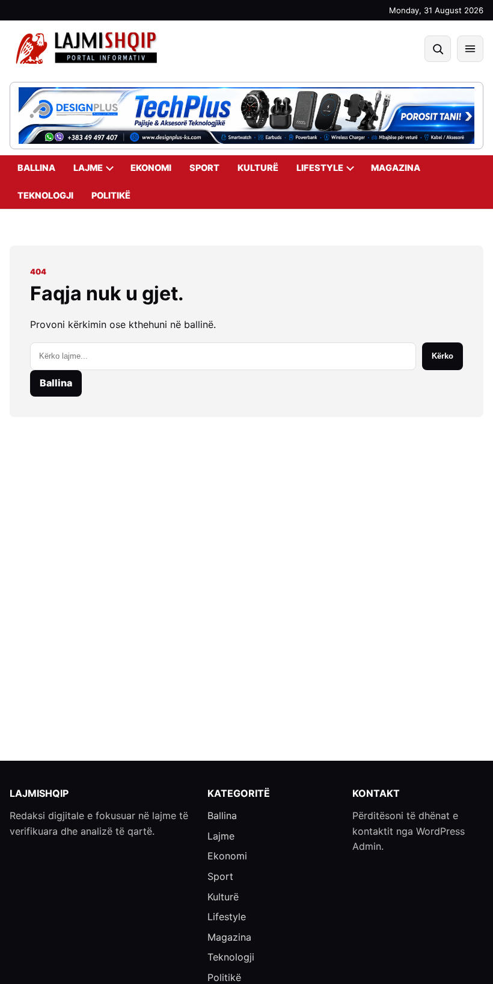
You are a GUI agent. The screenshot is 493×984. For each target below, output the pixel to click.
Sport (204, 167)
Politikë (110, 195)
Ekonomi (150, 167)
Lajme (88, 167)
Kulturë (257, 167)
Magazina (395, 167)
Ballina (36, 167)
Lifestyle (319, 167)
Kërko (442, 355)
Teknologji (45, 195)
